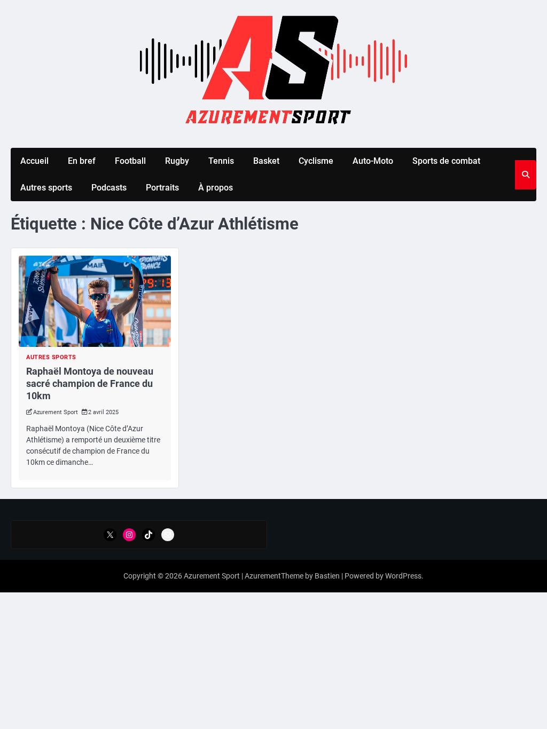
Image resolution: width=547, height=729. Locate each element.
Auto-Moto (373, 161)
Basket (266, 161)
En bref (82, 161)
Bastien (327, 576)
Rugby (177, 161)
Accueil (34, 161)
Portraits (162, 188)
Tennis (221, 161)
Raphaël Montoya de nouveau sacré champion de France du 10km (89, 384)
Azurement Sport (55, 412)
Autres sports (46, 188)
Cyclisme (316, 161)
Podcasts (109, 188)
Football (130, 161)
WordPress (403, 576)
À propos (215, 188)
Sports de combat (446, 161)
